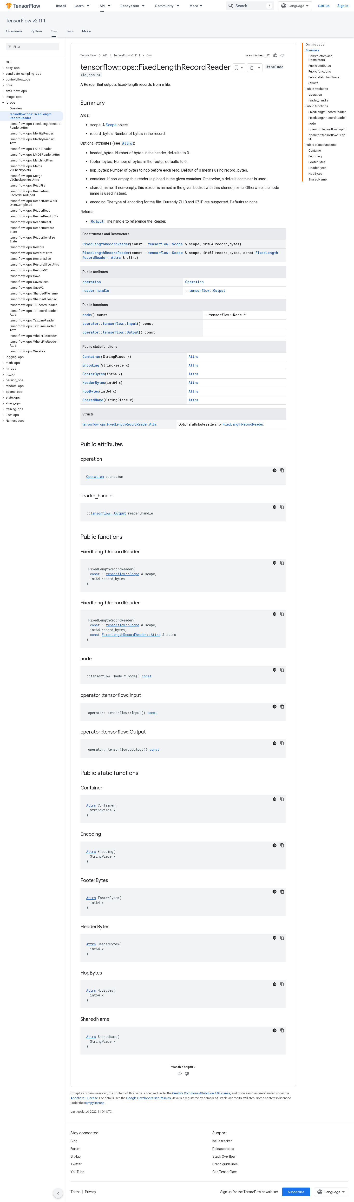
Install (61, 6)
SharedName (92, 400)
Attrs (127, 143)
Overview (14, 31)
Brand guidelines (225, 1164)
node (86, 315)
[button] (31, 68)
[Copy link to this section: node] (96, 659)
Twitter (76, 1164)
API (102, 6)
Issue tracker (222, 1141)
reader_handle (95, 290)
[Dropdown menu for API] (110, 6)
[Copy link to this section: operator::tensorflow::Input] (146, 696)
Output (97, 221)
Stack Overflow (224, 1156)
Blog (74, 1141)
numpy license (94, 1103)
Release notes (223, 1149)
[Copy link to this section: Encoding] (106, 834)
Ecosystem (130, 6)
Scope (111, 125)
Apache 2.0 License (84, 1098)
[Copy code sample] (282, 470)
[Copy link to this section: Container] (107, 788)
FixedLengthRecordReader (106, 244)
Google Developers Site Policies (148, 1098)
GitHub (324, 6)
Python (36, 31)
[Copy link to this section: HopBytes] (107, 973)
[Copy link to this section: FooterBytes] (113, 881)
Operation (194, 282)
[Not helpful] (282, 55)
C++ (54, 31)
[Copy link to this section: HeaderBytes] (114, 927)
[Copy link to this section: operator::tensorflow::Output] (150, 732)
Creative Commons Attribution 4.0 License (201, 1093)
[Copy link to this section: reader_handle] (117, 496)
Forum (75, 1149)
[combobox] (250, 5)
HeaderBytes (93, 382)
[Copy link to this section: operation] (107, 459)
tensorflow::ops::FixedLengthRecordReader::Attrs (119, 424)
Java (69, 31)
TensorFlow (88, 55)
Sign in (342, 6)
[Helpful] (275, 55)
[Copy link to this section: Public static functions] (143, 773)
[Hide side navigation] (58, 1193)
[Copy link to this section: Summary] (109, 103)
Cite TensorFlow (224, 1172)
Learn (79, 6)
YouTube (77, 1172)
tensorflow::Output (207, 290)
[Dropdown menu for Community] (179, 6)
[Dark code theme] (274, 470)
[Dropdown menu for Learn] (89, 6)
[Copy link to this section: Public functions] (127, 537)
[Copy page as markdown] (251, 68)
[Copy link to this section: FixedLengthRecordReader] (145, 552)
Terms (75, 1192)
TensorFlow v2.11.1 (25, 21)
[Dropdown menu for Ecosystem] (145, 6)
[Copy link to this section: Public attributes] (127, 445)
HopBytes (90, 391)
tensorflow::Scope (165, 244)
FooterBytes (93, 374)
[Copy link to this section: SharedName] (114, 1019)
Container (91, 356)
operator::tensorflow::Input (109, 323)
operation (91, 282)
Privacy (90, 1192)
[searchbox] (32, 46)
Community (164, 6)
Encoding (90, 365)
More (194, 6)
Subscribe (296, 1192)
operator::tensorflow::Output (110, 332)
